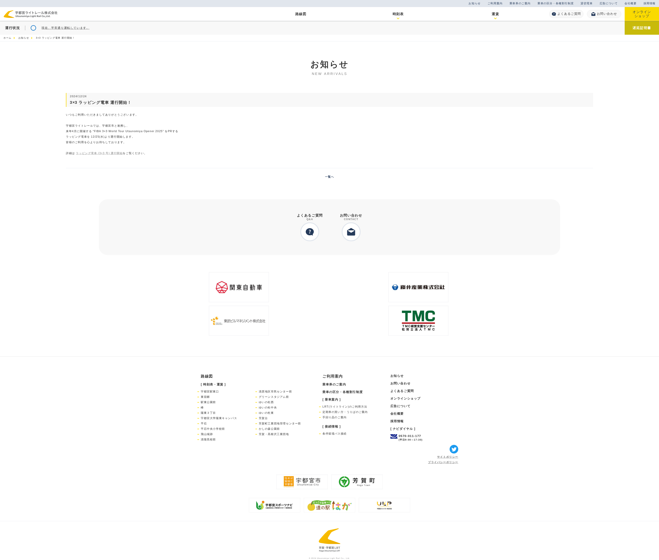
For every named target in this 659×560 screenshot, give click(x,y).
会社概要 (631, 3)
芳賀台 (263, 418)
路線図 (207, 376)
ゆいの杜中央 (268, 407)
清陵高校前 (208, 439)
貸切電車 (587, 3)
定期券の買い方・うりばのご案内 (345, 412)
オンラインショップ (642, 14)
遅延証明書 (642, 28)
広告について (609, 3)
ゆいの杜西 (266, 402)
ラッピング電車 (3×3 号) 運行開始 (99, 153)
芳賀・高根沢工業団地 (274, 434)
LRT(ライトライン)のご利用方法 (344, 406)
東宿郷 (205, 396)
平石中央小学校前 (213, 428)
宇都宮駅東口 (210, 391)
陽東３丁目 (208, 412)
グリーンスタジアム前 (274, 396)
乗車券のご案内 (520, 3)
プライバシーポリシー (443, 462)
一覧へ (329, 176)
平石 (204, 423)
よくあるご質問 (569, 13)
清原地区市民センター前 (275, 391)
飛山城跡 (207, 434)
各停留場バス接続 (334, 433)
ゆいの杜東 (266, 412)
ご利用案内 (495, 3)
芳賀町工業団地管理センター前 (280, 423)
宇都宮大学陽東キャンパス (219, 418)
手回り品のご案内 (334, 417)
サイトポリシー (447, 456)
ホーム (7, 37)
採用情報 (650, 3)
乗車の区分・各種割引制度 (555, 3)
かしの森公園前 (269, 428)
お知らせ (475, 3)
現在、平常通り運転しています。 (65, 28)
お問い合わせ (607, 13)
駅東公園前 (208, 402)
